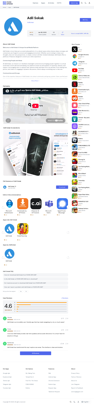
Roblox (28, 388)
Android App (52, 377)
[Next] (64, 152)
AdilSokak (30, 22)
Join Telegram (75, 384)
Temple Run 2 (30, 377)
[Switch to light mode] (85, 3)
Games (35, 3)
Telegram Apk (7, 384)
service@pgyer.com (77, 391)
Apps (43, 3)
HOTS (59, 3)
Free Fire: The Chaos (32, 380)
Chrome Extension (54, 380)
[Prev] (6, 152)
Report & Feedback (77, 388)
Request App (52, 388)
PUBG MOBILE (30, 384)
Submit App (74, 3)
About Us (74, 380)
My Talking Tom (30, 373)
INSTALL (85, 20)
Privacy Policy (75, 373)
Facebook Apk (7, 377)
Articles (51, 3)
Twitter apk (6, 380)
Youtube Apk (7, 388)
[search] (81, 3)
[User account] (89, 3)
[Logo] (8, 3)
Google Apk (6, 373)
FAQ (49, 373)
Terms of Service (76, 377)
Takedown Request (54, 391)
